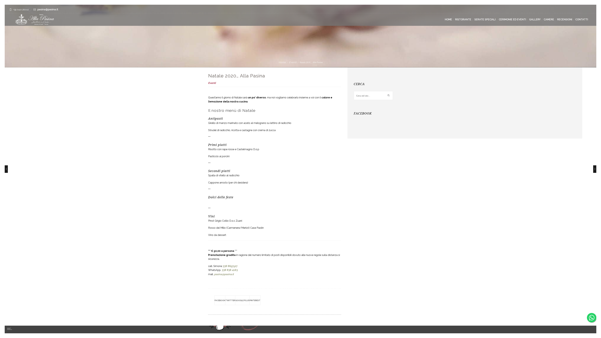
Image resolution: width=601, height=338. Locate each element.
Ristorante (463, 19)
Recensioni (564, 19)
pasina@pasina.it (47, 9)
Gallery (535, 19)
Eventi (293, 62)
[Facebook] (580, 9)
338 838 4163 (230, 270)
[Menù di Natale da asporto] (6, 169)
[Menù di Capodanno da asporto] (594, 169)
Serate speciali (485, 19)
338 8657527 (230, 266)
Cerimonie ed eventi (512, 19)
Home (448, 19)
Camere (549, 19)
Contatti (581, 19)
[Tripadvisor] (588, 9)
